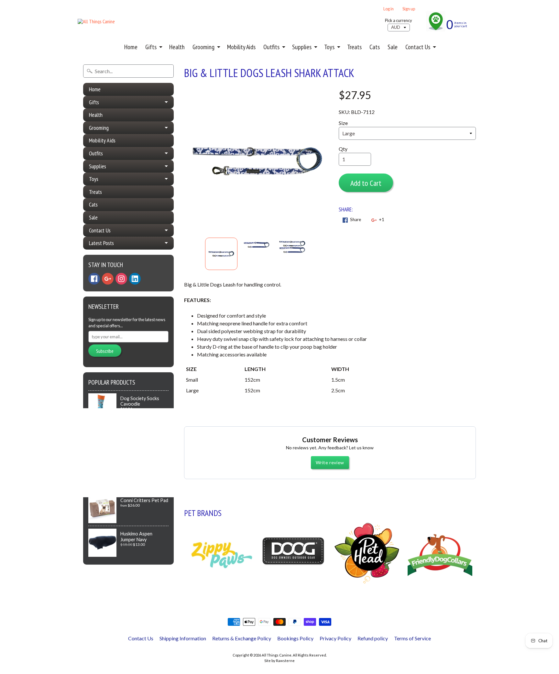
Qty (343, 149)
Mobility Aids (241, 47)
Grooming (203, 47)
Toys (329, 47)
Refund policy (372, 638)
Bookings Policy (295, 638)
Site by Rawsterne (279, 660)
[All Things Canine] (96, 21)
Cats (374, 47)
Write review (330, 462)
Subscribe (105, 351)
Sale (393, 47)
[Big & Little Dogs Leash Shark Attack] (221, 254)
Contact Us (417, 47)
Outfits (271, 47)
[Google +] (108, 279)
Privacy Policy (335, 638)
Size (343, 123)
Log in (388, 9)
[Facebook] (94, 279)
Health (177, 47)
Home (130, 47)
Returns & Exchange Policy (241, 638)
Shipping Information (182, 638)
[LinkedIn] (135, 279)
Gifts (151, 47)
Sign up (408, 9)
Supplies (302, 47)
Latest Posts (101, 243)
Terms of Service (412, 638)
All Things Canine (276, 655)
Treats (354, 47)
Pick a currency (398, 20)
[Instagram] (121, 279)
